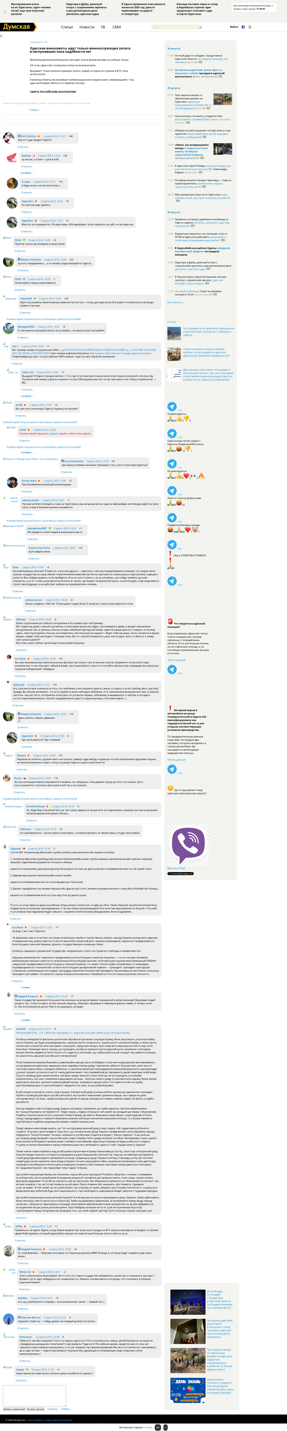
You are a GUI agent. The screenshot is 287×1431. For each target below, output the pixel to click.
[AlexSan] (8, 1295)
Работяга (25, 829)
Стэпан (26, 181)
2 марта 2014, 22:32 (54, 1317)
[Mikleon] (8, 619)
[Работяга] (9, 827)
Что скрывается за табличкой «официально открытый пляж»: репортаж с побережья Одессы (209, 332)
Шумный (19, 684)
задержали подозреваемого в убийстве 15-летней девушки (193, 105)
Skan (16, 567)
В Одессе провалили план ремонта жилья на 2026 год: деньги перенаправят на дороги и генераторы (143, 9)
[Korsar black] (12, 487)
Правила (52, 1409)
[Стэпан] (12, 188)
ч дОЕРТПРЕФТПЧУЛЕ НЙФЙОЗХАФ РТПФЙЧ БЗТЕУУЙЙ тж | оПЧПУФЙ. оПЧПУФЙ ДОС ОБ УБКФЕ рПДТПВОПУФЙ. (84, 351)
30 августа (173, 48)
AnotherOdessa (35, 806)
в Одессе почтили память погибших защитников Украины (191, 151)
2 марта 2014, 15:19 (39, 1029)
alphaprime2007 (37, 528)
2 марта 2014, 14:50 (40, 619)
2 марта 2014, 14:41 (53, 500)
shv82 (19, 405)
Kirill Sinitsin (28, 136)
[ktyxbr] (8, 1367)
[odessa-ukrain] (10, 501)
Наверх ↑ (35, 109)
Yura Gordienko (73, 461)
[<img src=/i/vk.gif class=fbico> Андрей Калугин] (9, 995)
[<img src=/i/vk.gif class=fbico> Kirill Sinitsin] (8, 142)
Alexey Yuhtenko (30, 259)
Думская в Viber (176, 868)
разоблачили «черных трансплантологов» (199, 185)
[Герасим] (5, 847)
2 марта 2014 (36, 42)
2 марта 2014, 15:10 (38, 684)
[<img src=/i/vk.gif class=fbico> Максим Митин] (8, 1324)
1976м (19, 1226)
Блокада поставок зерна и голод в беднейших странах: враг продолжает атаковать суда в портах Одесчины (197, 9)
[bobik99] (7, 1029)
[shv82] (7, 402)
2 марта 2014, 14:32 (48, 326)
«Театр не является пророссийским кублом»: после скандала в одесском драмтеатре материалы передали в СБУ (206, 352)
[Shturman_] (9, 1337)
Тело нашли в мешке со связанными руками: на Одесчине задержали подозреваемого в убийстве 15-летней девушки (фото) (219, 1359)
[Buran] (6, 781)
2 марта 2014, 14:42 (47, 372)
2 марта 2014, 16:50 (60, 1249)
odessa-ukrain (30, 500)
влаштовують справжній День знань (196, 119)
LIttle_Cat (27, 372)
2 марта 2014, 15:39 (52, 201)
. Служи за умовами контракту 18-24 (198, 293)
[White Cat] (9, 1273)
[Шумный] (8, 682)
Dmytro (21, 755)
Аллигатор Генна (39, 547)
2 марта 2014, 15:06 (55, 480)
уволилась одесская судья (190, 269)
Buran (18, 778)
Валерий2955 (26, 326)
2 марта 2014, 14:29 (39, 279)
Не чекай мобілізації (187, 291)
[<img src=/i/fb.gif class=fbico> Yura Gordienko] (30, 459)
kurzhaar (20, 658)
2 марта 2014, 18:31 (49, 1272)
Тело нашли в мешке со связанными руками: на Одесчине (189, 98)
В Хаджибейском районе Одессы (196, 248)
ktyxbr (20, 1369)
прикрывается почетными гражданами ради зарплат (200, 238)
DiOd (18, 240)
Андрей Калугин (27, 996)
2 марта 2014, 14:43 (64, 547)
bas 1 (15, 346)
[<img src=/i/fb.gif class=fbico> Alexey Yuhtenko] (8, 266)
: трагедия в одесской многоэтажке (200, 75)
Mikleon (21, 619)
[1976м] (7, 1226)
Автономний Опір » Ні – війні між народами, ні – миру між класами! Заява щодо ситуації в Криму (73, 1032)
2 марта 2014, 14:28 (39, 240)
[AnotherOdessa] (13, 806)
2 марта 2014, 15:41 (41, 927)
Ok (157, 1427)
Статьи (67, 27)
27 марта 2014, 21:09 (52, 736)
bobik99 (21, 1029)
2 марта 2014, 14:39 (97, 461)
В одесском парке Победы (190, 165)
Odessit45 (26, 298)
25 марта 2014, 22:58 (47, 1337)
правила (53, 433)
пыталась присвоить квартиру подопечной (202, 224)
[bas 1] (6, 349)
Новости (87, 27)
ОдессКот (27, 201)
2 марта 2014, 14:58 (44, 658)
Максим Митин (30, 1317)
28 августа (173, 212)
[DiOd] (7, 238)
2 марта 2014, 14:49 (56, 600)
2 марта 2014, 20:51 (41, 1298)
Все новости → (176, 302)
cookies (148, 1427)
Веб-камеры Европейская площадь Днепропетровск (121, 353)
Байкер (26, 155)
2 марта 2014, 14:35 (41, 405)
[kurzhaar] (9, 658)
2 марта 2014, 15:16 (45, 829)
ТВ (103, 27)
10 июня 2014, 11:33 (42, 1369)
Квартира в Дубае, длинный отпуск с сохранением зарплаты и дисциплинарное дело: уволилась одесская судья (86, 9)
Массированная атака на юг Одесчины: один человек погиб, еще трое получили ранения (31, 9)
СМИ (117, 27)
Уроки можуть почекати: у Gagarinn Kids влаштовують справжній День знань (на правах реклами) (220, 1386)
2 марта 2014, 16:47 (41, 1226)
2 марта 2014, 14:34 (32, 346)
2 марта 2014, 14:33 (49, 155)
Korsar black (29, 480)
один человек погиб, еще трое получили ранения (201, 196)
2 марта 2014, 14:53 (55, 714)
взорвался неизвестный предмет (202, 249)
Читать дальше (176, 659)
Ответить (23, 147)
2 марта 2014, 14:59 (40, 778)
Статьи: (171, 321)
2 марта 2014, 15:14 (63, 806)
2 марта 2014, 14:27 (54, 136)
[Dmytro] (8, 755)
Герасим (15, 848)
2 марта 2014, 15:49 (56, 996)
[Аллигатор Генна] (14, 545)
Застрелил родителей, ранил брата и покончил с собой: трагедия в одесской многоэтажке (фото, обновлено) (220, 1329)
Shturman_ (26, 1337)
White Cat (25, 1272)
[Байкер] (12, 162)
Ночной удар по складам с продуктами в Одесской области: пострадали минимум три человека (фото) (219, 1299)
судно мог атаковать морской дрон (199, 281)
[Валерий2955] (8, 333)
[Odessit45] (9, 298)
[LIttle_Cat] (12, 372)
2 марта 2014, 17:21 (52, 220)
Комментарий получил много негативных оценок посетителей (44, 319)
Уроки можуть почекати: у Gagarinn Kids (198, 116)
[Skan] (6, 567)
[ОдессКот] (12, 207)
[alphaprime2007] (13, 526)
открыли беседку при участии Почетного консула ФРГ (203, 167)
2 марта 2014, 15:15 (44, 181)
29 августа (173, 88)
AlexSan (23, 1298)
